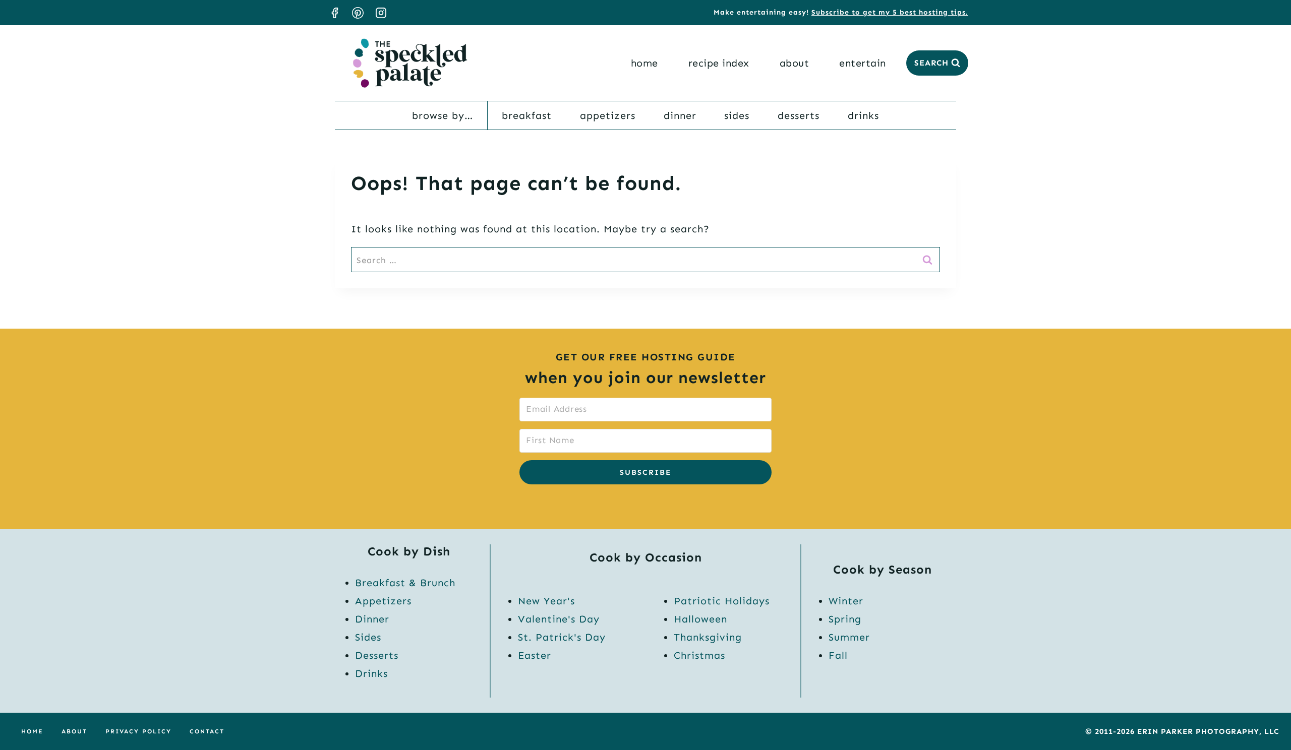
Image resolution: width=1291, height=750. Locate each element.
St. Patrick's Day (562, 637)
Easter (534, 655)
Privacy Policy (138, 731)
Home (644, 63)
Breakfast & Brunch (405, 583)
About (794, 63)
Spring (845, 619)
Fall (838, 655)
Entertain (862, 63)
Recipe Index (718, 63)
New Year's (546, 601)
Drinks (863, 115)
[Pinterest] (357, 12)
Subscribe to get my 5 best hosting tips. (889, 12)
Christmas (699, 655)
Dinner (680, 115)
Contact (207, 731)
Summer (849, 637)
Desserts (798, 115)
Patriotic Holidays (722, 601)
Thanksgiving (708, 637)
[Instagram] (380, 12)
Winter (846, 601)
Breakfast (527, 115)
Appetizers (607, 115)
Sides (736, 115)
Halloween (700, 619)
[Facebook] (334, 12)
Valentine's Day (559, 619)
